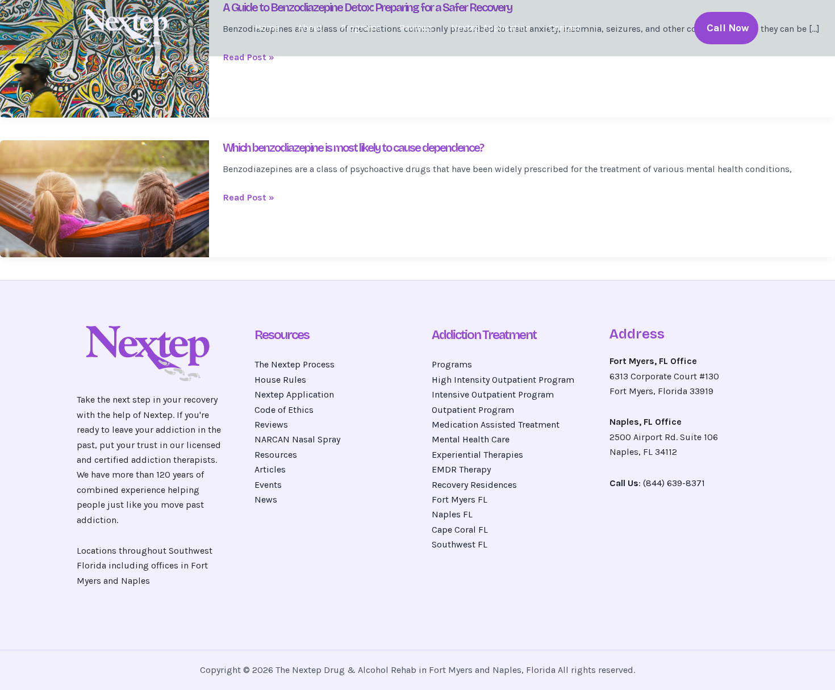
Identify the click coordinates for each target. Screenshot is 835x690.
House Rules (280, 379)
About (310, 27)
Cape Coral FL (460, 529)
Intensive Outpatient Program (493, 394)
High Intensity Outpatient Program (503, 379)
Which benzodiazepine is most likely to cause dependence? (353, 147)
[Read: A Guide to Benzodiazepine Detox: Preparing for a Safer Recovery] (104, 57)
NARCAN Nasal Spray (297, 439)
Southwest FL (459, 544)
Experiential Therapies (477, 454)
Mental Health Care (471, 439)
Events (268, 484)
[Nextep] (128, 27)
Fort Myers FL (459, 499)
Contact (565, 27)
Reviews (416, 27)
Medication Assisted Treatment (496, 424)
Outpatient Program (473, 409)
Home (267, 27)
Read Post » (248, 57)
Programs (361, 27)
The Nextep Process (294, 364)
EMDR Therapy (461, 469)
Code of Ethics (284, 409)
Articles (270, 469)
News (265, 499)
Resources (275, 454)
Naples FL (452, 514)
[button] (726, 28)
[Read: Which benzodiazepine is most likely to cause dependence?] (104, 198)
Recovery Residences (474, 484)
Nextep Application (491, 27)
